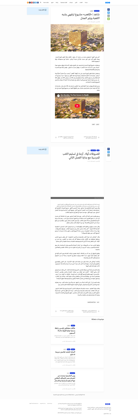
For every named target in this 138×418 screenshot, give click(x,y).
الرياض (91, 11)
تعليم (98, 150)
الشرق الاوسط (72, 373)
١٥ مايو (65, 349)
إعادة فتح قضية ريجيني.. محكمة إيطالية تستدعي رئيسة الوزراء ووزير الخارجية (69, 394)
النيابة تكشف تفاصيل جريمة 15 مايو (65, 353)
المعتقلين (68, 325)
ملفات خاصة (46, 2)
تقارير (76, 2)
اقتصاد (81, 2)
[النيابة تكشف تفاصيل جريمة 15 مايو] (90, 357)
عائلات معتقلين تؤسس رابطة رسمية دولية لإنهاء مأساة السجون (65, 330)
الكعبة (93, 124)
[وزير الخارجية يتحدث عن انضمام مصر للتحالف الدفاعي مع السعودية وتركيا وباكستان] (90, 381)
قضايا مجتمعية (64, 2)
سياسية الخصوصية (43, 403)
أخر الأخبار (73, 325)
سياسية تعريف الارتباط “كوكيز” (33, 403)
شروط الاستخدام (49, 403)
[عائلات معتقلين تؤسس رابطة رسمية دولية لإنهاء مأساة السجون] (90, 333)
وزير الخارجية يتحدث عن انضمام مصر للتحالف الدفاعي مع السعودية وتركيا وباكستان (64, 378)
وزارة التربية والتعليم (91, 302)
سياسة (86, 2)
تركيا (68, 373)
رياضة (57, 2)
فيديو (52, 2)
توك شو (69, 349)
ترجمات (71, 2)
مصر (88, 150)
